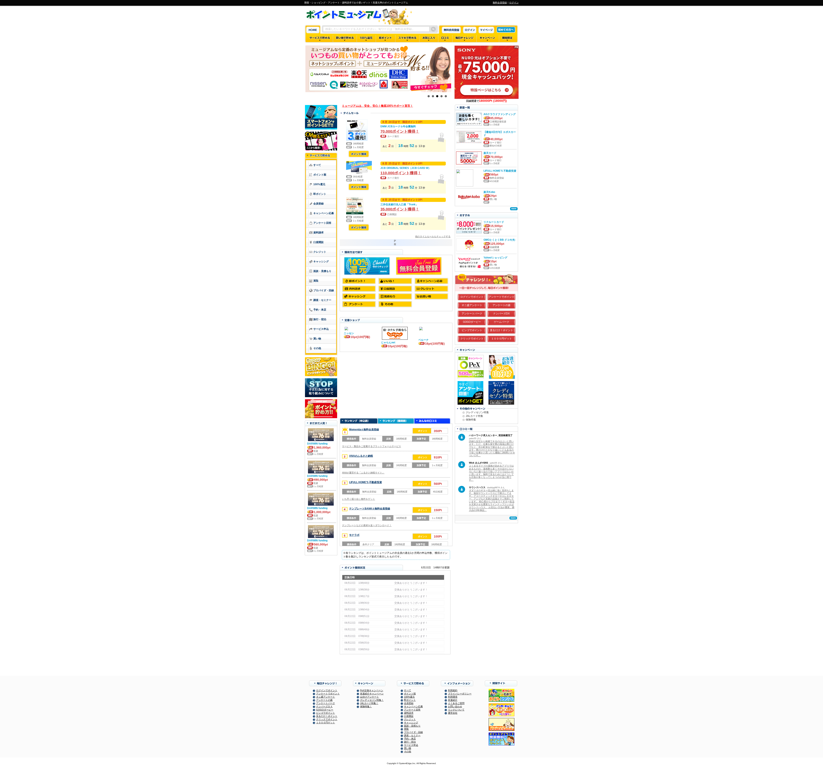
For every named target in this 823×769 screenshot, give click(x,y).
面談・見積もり (412, 725)
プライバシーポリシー (460, 693)
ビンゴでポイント (472, 330)
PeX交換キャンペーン (371, 690)
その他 (407, 751)
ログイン (514, 2)
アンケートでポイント (501, 296)
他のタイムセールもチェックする (433, 236)
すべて (407, 690)
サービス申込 (411, 745)
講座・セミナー (412, 735)
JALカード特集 (474, 416)
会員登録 (408, 703)
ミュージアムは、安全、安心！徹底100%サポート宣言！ (377, 105)
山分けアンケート (369, 696)
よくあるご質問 (456, 703)
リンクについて (456, 709)
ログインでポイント (472, 296)
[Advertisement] (396, 385)
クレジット (410, 719)
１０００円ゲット (501, 338)
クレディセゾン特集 (477, 412)
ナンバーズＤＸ (324, 706)
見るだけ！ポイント (501, 330)
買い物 (407, 748)
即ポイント (410, 700)
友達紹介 (452, 700)
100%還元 (409, 696)
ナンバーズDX (501, 313)
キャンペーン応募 (413, 706)
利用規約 (452, 690)
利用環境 (452, 696)
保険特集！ (366, 706)
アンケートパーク (472, 313)
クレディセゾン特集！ (372, 700)
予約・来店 (410, 738)
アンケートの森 (502, 305)
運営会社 (452, 713)
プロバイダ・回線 (413, 732)
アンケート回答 (412, 709)
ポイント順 (410, 693)
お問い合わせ (455, 706)
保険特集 (471, 419)
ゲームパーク (501, 321)
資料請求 (408, 713)
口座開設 (408, 716)
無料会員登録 (500, 2)
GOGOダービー (472, 321)
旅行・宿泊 (410, 741)
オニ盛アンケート (472, 305)
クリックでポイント (472, 338)
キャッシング (411, 722)
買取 (406, 729)
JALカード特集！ (369, 703)
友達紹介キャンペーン (372, 693)
